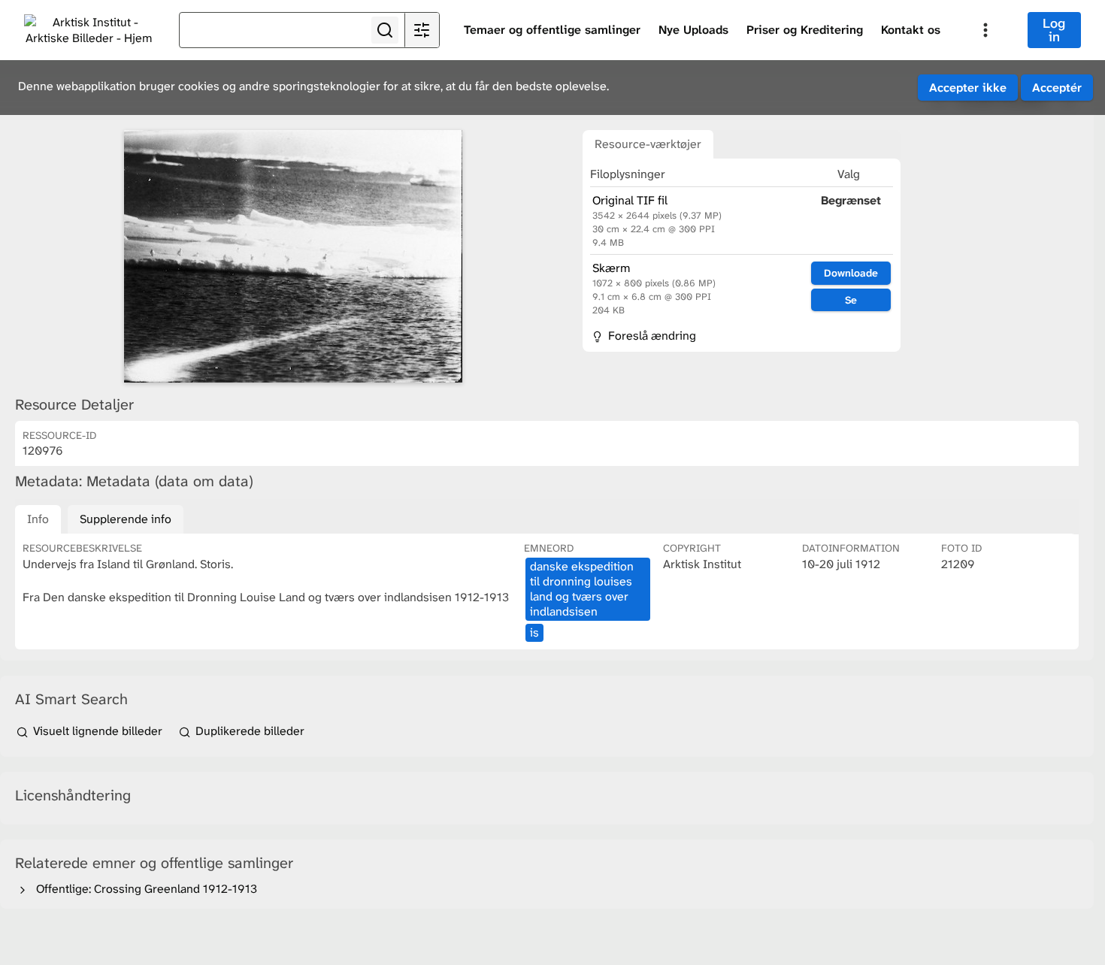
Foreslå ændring (650, 335)
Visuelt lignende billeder (97, 731)
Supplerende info (125, 519)
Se (851, 300)
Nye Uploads (693, 30)
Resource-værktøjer (648, 144)
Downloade (851, 273)
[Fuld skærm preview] (293, 256)
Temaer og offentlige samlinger (552, 30)
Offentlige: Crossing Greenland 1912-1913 (143, 889)
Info (38, 519)
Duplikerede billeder (248, 731)
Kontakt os (910, 30)
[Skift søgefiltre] (421, 30)
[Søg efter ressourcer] (384, 30)
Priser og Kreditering (804, 30)
